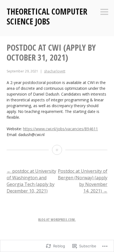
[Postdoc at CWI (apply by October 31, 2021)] (57, 150)
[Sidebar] (104, 12)
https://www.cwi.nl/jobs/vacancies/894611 (60, 128)
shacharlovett (54, 71)
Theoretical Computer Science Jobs (47, 16)
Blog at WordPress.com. (57, 219)
